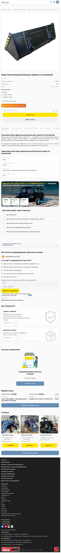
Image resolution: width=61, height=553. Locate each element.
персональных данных (25, 293)
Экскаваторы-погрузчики (8, 469)
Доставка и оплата (5, 489)
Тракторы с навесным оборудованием (12, 464)
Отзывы (3, 506)
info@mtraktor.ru (6, 524)
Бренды (3, 497)
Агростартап (4, 510)
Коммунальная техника (7, 476)
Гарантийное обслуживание (7, 493)
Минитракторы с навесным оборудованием (13, 466)
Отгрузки (3, 504)
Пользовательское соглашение (8, 515)
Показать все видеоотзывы (30, 405)
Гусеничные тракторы (7, 471)
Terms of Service (36, 549)
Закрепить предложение (10, 290)
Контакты (3, 508)
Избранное (3, 499)
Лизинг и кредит (4, 491)
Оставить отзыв (30, 383)
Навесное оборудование (19, 9)
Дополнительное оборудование (10, 480)
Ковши (29, 9)
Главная (3, 9)
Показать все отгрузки (30, 453)
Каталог (9, 9)
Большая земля (55, 86)
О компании (4, 486)
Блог (2, 502)
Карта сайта (4, 511)
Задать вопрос (30, 119)
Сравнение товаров (5, 500)
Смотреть (10, 445)
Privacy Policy (27, 549)
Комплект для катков (7, 478)
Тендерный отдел (5, 495)
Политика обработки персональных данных (11, 513)
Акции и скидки (4, 488)
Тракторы (4, 460)
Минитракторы (5, 462)
